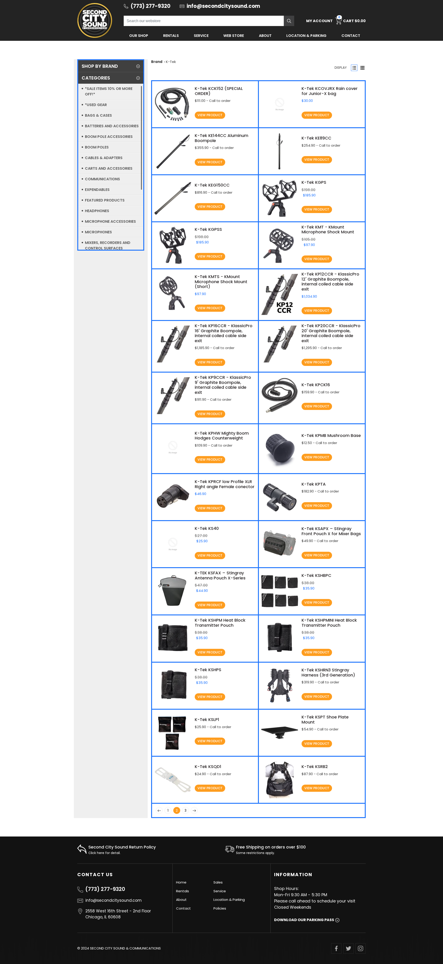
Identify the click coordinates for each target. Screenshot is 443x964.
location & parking (306, 35)
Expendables (97, 189)
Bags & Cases (98, 115)
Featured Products (105, 200)
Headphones (97, 211)
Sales (218, 882)
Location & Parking (229, 899)
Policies (219, 908)
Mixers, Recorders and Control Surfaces (107, 245)
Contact (350, 35)
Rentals (171, 35)
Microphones (98, 232)
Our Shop (138, 35)
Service (201, 35)
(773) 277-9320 (105, 889)
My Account (319, 21)
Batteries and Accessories (112, 126)
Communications (102, 179)
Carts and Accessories (108, 168)
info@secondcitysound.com (113, 900)
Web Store (233, 35)
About (265, 35)
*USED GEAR (96, 104)
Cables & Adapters (104, 157)
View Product (210, 115)
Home (181, 882)
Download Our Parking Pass (304, 919)
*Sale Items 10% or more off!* (108, 91)
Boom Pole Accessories (109, 136)
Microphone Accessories (110, 221)
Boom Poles (97, 147)
